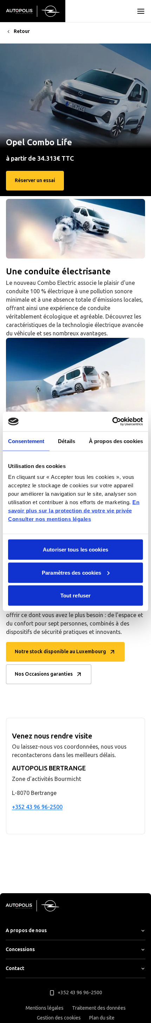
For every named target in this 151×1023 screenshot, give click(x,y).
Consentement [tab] (26, 441)
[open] (141, 11)
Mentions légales (45, 1008)
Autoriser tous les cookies (75, 550)
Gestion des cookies (59, 1018)
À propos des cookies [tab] (116, 441)
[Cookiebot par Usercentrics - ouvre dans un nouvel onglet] (112, 421)
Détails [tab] (66, 441)
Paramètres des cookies (71, 572)
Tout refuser (75, 596)
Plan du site (101, 1018)
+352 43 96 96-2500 (37, 807)
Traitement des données (99, 1008)
